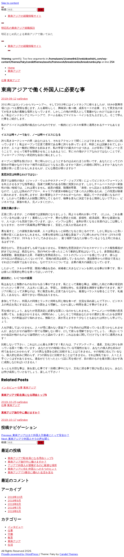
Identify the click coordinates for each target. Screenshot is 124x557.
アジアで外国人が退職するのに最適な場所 (32, 465)
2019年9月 (14, 500)
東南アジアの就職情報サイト (24, 15)
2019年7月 (14, 507)
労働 (10, 534)
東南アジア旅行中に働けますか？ (20, 412)
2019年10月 (15, 497)
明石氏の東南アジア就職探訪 (18, 27)
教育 (10, 537)
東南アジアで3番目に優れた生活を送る (30, 472)
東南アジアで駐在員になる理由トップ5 (24, 395)
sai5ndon (22, 98)
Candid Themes (69, 554)
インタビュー (9, 387)
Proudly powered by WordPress (20, 554)
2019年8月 (14, 504)
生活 (10, 544)
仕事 (3, 80)
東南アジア (13, 80)
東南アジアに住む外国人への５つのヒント (32, 468)
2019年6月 (14, 511)
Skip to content (10, 3)
